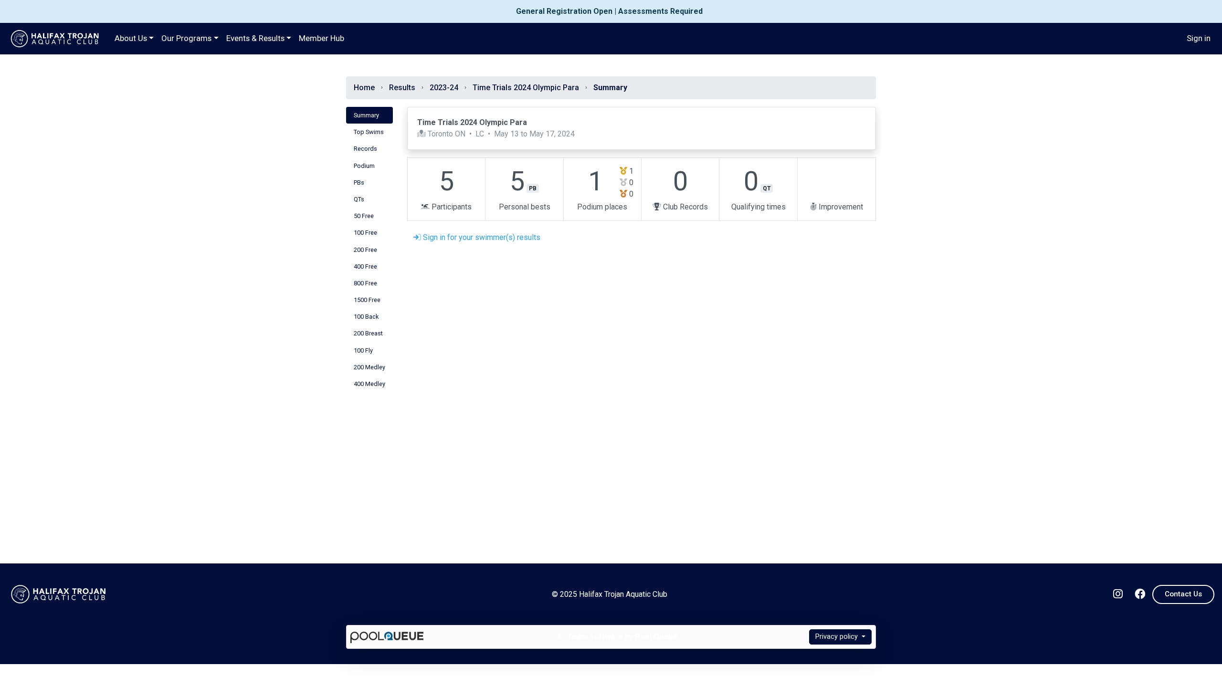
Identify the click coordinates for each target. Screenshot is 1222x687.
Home (364, 87)
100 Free (365, 232)
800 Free (365, 283)
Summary (366, 115)
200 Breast (368, 333)
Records (365, 148)
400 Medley (369, 383)
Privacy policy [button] (837, 637)
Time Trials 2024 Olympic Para (526, 87)
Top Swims (369, 131)
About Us (131, 38)
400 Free (365, 266)
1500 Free (367, 299)
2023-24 (444, 87)
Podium (364, 165)
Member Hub (321, 38)
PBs (359, 182)
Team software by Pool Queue (621, 636)
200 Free (365, 249)
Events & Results (255, 38)
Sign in (1199, 38)
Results (402, 87)
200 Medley (369, 367)
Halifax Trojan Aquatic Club (55, 39)
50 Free (364, 215)
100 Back (366, 316)
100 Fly (363, 350)
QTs (359, 199)
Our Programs (186, 38)
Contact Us (1183, 594)
